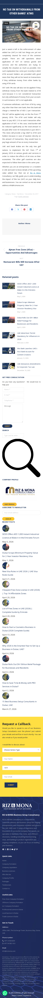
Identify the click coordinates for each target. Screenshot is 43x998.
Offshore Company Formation (12, 902)
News (6, 23)
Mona (24, 223)
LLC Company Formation (10, 906)
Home (4, 860)
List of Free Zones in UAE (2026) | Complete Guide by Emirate (17, 610)
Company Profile (8, 878)
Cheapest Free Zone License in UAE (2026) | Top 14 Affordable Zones (21, 592)
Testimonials (6, 885)
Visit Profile (9, 504)
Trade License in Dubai (10, 916)
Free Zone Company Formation (13, 899)
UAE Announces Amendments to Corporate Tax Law (28, 365)
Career (19, 995)
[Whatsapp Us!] (4, 993)
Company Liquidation (9, 867)
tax (27, 197)
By (20, 194)
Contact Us (6, 888)
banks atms (22, 197)
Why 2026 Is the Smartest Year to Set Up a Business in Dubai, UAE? (21, 647)
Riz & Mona (35, 173)
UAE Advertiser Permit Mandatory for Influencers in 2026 (28, 336)
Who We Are (6, 874)
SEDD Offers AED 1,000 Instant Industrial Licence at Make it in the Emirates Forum (28, 288)
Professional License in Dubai (12, 909)
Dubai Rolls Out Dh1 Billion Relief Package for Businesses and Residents (27, 320)
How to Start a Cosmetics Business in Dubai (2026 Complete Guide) (18, 629)
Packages (5, 881)
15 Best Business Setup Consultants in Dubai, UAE (19, 703)
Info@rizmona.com (8, 951)
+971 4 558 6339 (9, 941)
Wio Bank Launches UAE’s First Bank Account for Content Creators (27, 351)
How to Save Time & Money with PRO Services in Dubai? (19, 685)
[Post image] (8, 286)
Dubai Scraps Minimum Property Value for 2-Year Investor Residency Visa (27, 305)
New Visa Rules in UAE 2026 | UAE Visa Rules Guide (20, 573)
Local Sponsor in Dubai (10, 913)
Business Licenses (8, 871)
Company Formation (9, 864)
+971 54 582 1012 (9, 943)
